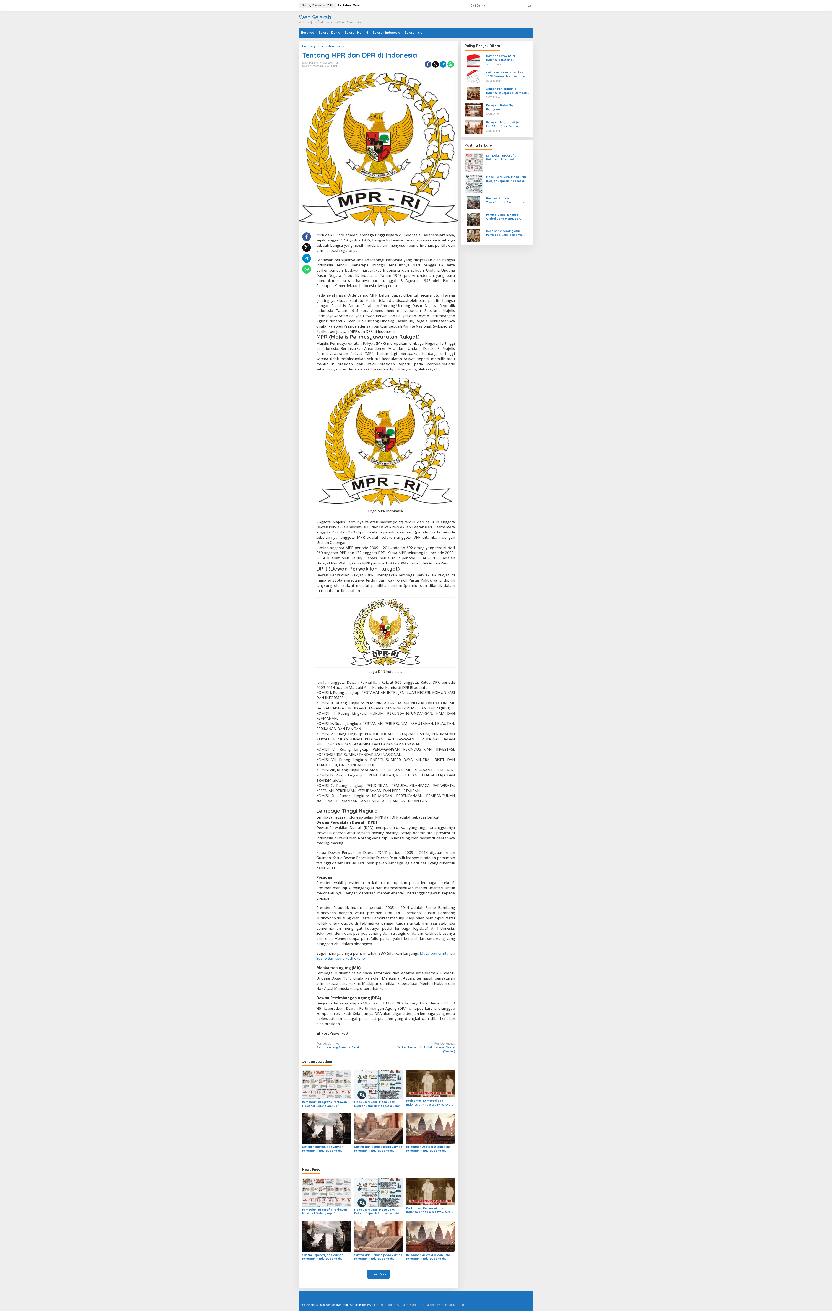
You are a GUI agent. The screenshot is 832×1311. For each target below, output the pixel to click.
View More (378, 1274)
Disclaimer (433, 1304)
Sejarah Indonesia (312, 65)
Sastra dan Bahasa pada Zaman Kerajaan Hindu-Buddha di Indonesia (378, 1149)
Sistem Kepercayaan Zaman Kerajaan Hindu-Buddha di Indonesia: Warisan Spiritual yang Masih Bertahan (326, 1149)
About (401, 1304)
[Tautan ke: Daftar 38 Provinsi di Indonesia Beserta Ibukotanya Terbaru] (473, 60)
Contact (415, 1304)
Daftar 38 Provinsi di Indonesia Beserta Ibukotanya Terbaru (500, 58)
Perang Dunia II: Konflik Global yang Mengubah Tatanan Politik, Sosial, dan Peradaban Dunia (506, 216)
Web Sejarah (315, 17)
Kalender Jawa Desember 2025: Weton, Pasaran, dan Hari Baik (505, 74)
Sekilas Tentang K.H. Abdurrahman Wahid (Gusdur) (426, 1047)
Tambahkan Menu (349, 5)
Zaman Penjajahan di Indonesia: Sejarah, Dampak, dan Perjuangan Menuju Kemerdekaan (507, 91)
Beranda (386, 1304)
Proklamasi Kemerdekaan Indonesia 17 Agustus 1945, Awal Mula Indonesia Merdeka (429, 1102)
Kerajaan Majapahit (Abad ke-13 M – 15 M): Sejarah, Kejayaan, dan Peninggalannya (505, 124)
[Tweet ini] (435, 64)
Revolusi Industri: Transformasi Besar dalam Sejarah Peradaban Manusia (506, 200)
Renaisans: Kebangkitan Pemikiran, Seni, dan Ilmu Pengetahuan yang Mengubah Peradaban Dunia (508, 233)
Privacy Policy (454, 1304)
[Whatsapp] (450, 64)
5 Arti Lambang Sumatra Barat (337, 1045)
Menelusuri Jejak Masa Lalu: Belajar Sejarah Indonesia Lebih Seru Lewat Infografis (377, 1104)
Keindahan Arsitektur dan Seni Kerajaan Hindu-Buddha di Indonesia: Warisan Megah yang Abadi (429, 1149)
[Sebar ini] (428, 64)
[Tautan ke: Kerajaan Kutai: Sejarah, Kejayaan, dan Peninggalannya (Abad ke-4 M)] (474, 110)
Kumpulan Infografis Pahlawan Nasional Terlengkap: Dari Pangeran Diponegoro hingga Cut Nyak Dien (324, 1104)
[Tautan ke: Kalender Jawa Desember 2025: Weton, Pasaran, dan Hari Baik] (473, 76)
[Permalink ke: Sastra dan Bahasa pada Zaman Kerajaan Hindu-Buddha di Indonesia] (378, 1128)
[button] (529, 5)
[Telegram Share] (443, 64)
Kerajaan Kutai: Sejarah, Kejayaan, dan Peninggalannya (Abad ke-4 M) (506, 107)
